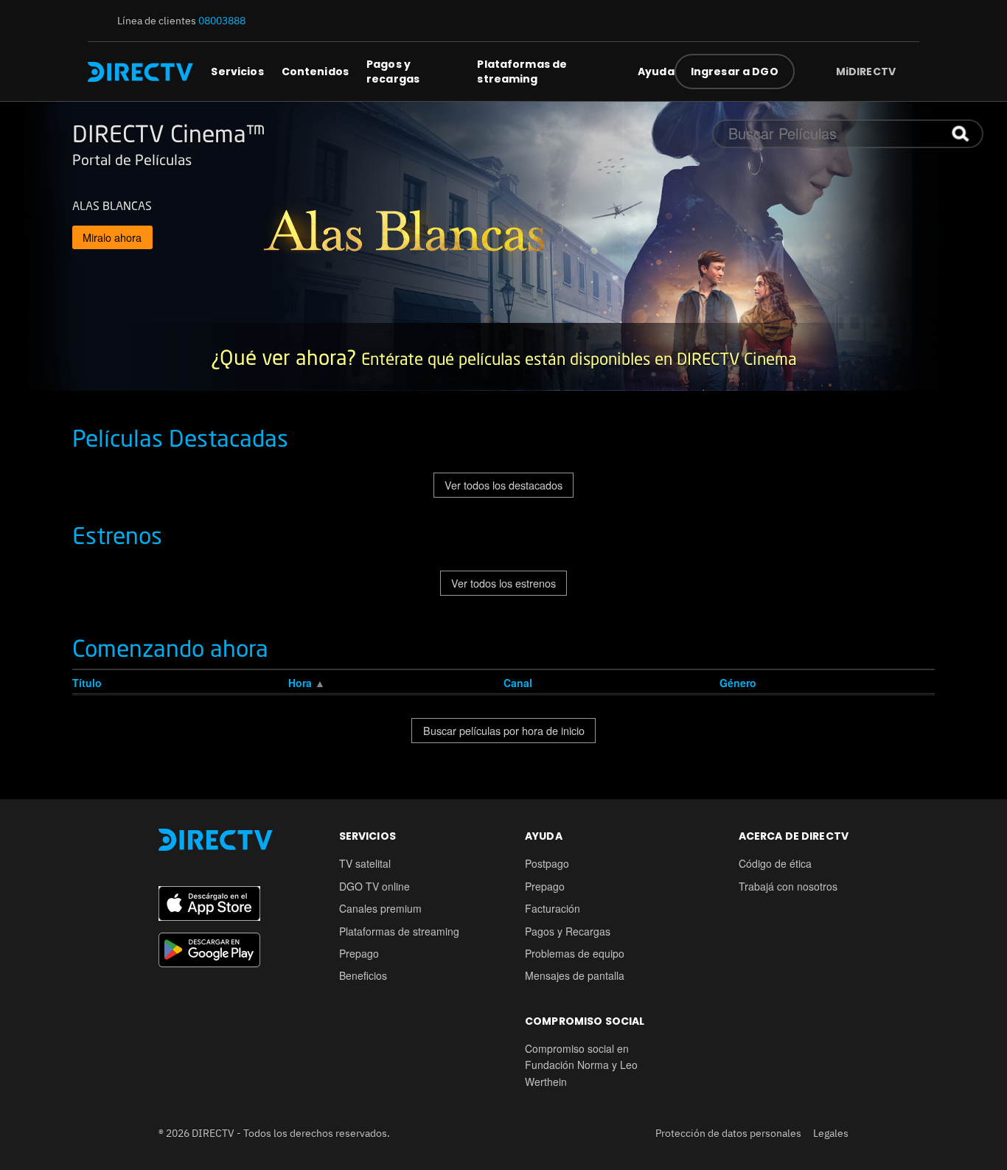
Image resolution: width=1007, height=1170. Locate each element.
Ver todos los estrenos (503, 583)
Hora (301, 682)
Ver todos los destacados (503, 484)
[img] (907, 71)
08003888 (221, 20)
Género (737, 682)
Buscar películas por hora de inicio (504, 730)
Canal (517, 682)
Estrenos (117, 535)
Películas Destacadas (180, 438)
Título (87, 682)
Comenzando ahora (170, 648)
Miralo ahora (112, 237)
